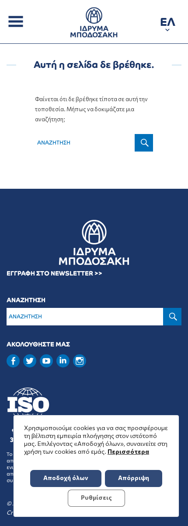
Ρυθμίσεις (96, 497)
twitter (29, 360)
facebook (13, 360)
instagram (79, 360)
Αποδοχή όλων (65, 477)
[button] (167, 23)
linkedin (63, 360)
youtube (46, 360)
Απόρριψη (133, 477)
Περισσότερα (128, 451)
